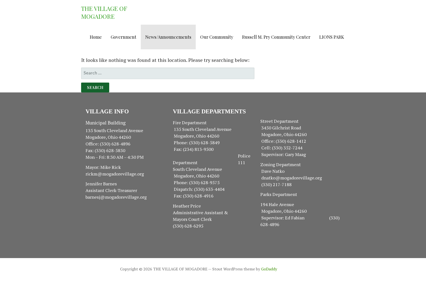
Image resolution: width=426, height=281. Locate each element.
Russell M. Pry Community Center (276, 37)
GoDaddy (269, 269)
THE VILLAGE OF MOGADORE (104, 12)
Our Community (216, 37)
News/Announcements (168, 37)
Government (123, 37)
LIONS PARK (331, 37)
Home (96, 37)
